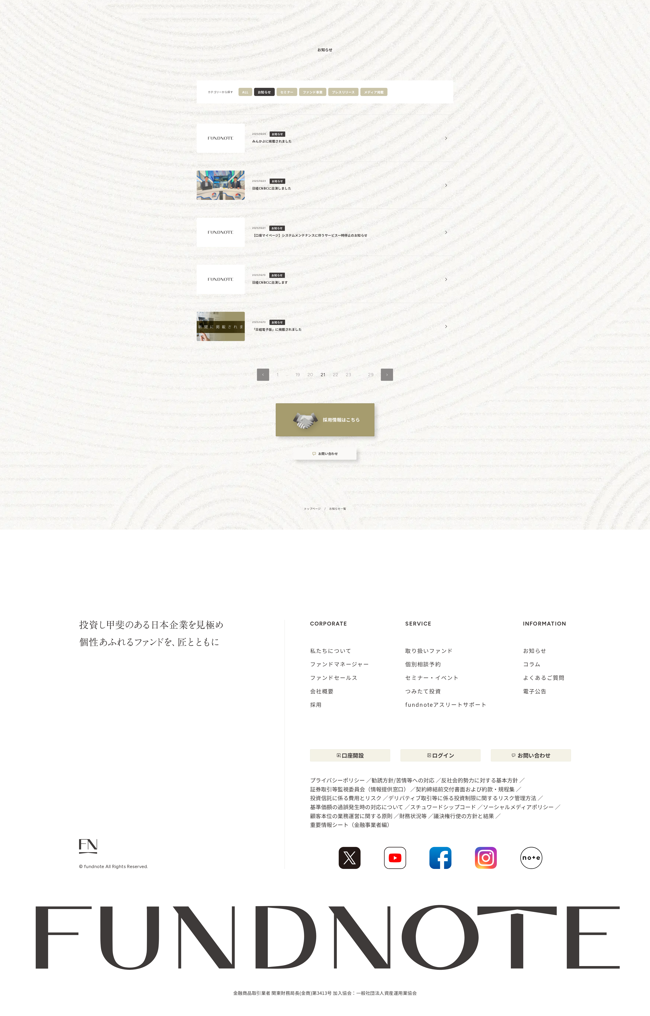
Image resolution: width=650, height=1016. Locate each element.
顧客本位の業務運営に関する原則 (351, 816)
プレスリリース (343, 92)
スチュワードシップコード (443, 807)
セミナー (287, 92)
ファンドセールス (334, 677)
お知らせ (535, 650)
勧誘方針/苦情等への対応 (403, 780)
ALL (245, 92)
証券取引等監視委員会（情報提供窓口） (359, 789)
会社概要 (322, 691)
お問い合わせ (328, 453)
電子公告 (535, 691)
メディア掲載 (374, 92)
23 (348, 374)
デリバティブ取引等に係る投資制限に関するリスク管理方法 (462, 798)
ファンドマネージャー (339, 664)
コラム (532, 664)
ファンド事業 (313, 92)
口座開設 (353, 755)
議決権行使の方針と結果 (464, 816)
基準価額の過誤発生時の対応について (356, 807)
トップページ (312, 509)
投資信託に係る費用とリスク (346, 798)
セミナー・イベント (432, 677)
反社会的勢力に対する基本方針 (479, 780)
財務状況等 (413, 816)
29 (370, 374)
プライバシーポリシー (337, 780)
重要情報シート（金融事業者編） (351, 824)
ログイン (443, 755)
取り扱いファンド (429, 650)
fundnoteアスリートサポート (446, 704)
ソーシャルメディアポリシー (518, 807)
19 (297, 374)
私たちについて (331, 650)
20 (310, 374)
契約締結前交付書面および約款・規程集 (465, 789)
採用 (316, 704)
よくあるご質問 (544, 677)
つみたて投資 (423, 691)
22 (335, 374)
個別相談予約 (423, 664)
